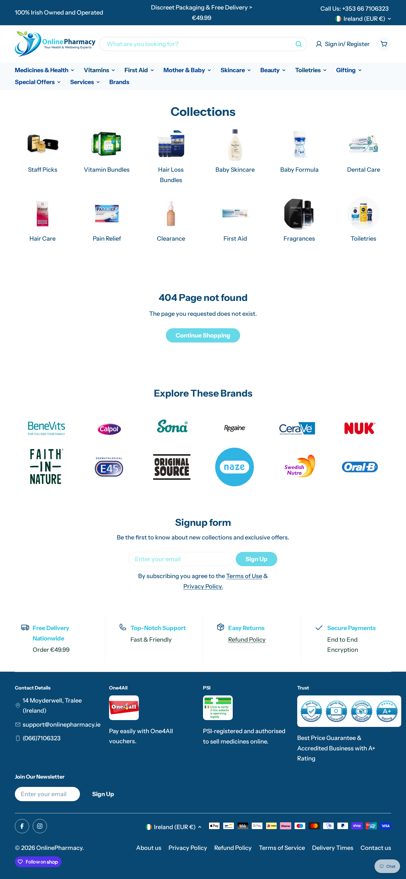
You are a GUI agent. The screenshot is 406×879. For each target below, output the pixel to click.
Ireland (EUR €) (364, 19)
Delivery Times (332, 847)
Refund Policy (247, 639)
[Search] (298, 44)
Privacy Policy (188, 847)
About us (148, 847)
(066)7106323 (42, 738)
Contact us (376, 847)
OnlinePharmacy (59, 847)
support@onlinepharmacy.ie (61, 724)
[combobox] (203, 44)
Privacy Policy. (203, 586)
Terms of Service (282, 847)
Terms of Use (244, 576)
